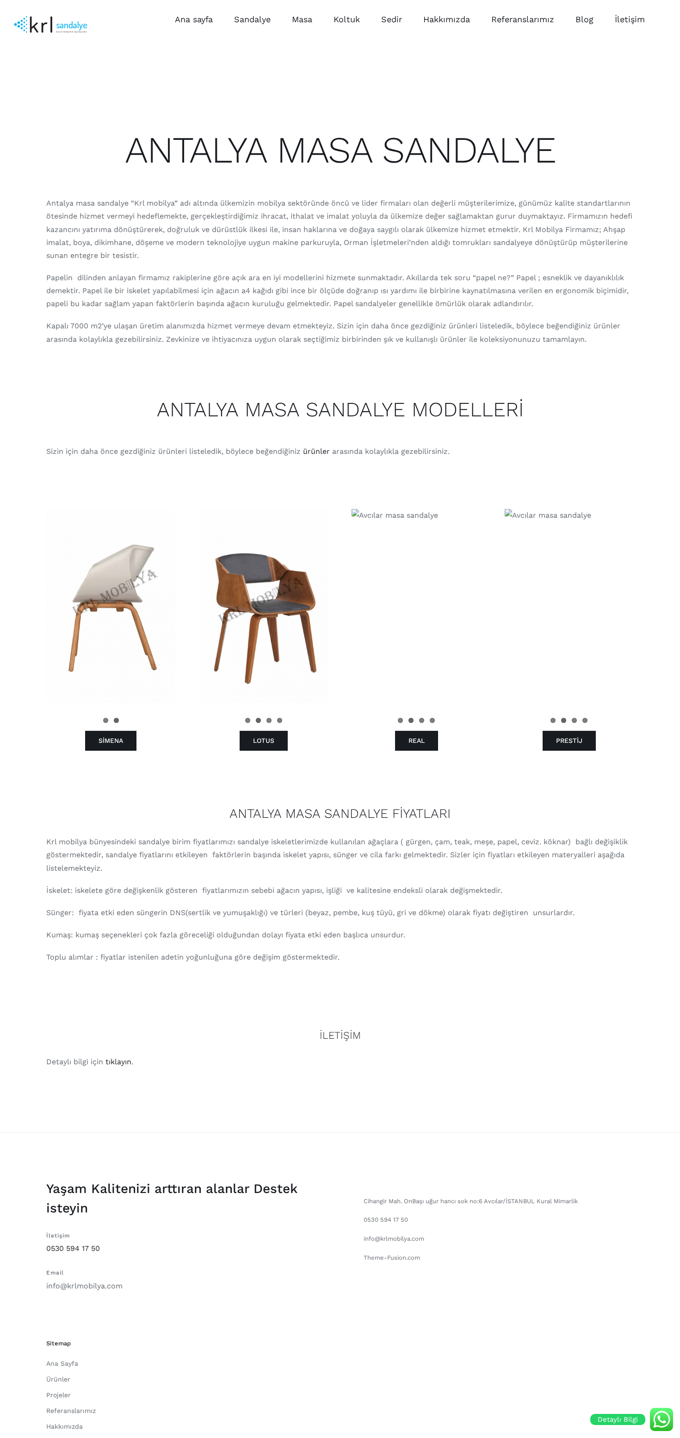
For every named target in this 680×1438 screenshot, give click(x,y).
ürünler (316, 451)
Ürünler (58, 1379)
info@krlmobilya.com (84, 1285)
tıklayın (117, 1061)
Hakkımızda (64, 1426)
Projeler (58, 1395)
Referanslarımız (71, 1410)
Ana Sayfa (62, 1363)
